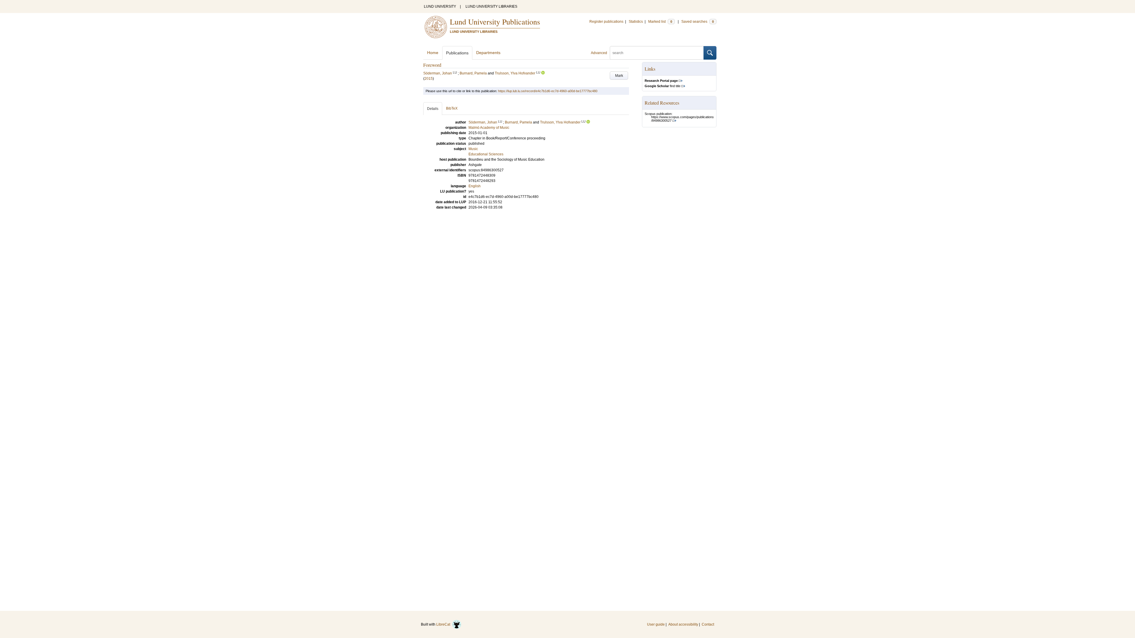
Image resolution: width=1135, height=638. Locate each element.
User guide (656, 624)
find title (662, 86)
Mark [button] (619, 76)
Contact (708, 624)
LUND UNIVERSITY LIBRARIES (491, 6)
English (474, 186)
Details (432, 109)
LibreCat (444, 624)
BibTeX (452, 108)
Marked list (660, 21)
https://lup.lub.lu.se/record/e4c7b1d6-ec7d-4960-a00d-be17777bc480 (547, 91)
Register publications (606, 21)
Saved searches (697, 21)
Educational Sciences (485, 154)
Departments (488, 52)
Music (473, 149)
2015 (428, 79)
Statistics (636, 21)
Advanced (599, 53)
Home (432, 52)
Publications (457, 53)
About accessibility (683, 624)
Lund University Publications (495, 22)
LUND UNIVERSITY (440, 6)
